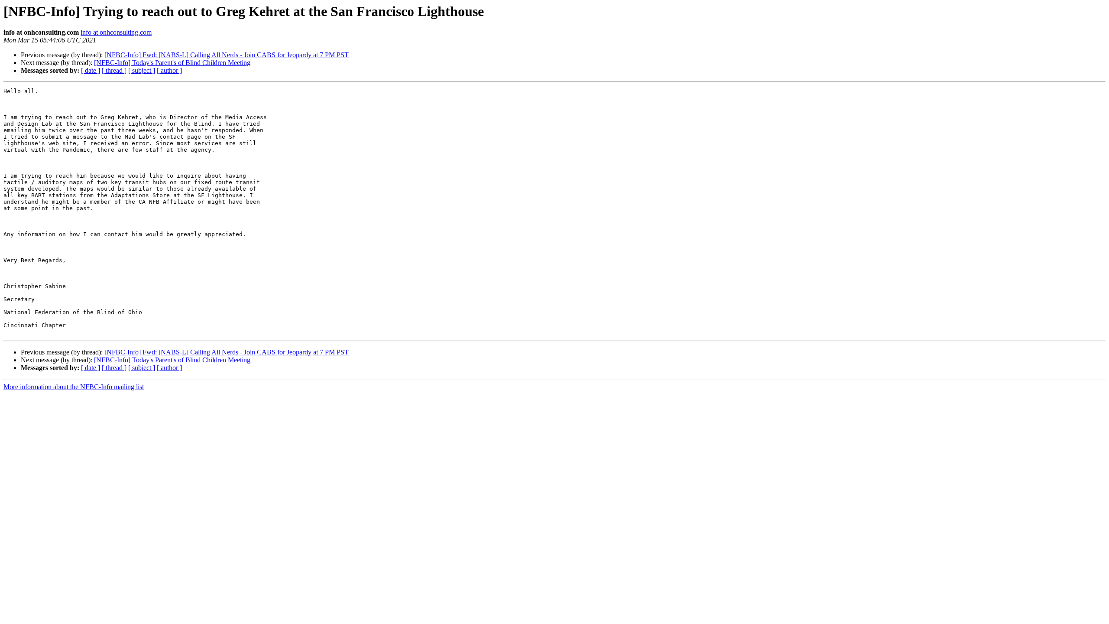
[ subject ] (141, 70)
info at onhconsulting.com (116, 32)
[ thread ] (114, 70)
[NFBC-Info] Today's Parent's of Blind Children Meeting (172, 62)
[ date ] (90, 70)
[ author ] (169, 70)
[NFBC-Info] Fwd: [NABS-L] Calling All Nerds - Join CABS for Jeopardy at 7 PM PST (226, 54)
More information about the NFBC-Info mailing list (73, 386)
